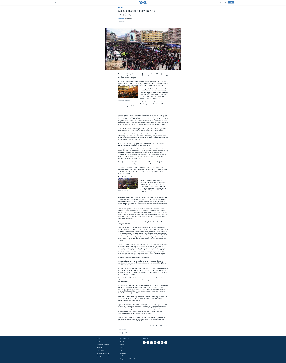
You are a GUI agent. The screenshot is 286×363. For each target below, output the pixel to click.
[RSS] (158, 342)
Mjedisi (122, 356)
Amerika (122, 341)
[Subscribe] (165, 342)
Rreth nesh (100, 341)
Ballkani (120, 7)
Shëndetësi (123, 353)
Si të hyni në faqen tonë (103, 356)
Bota (121, 350)
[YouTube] (220, 2)
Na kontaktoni (100, 350)
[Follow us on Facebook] (144, 342)
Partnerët (99, 347)
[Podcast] (162, 342)
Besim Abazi (121, 18)
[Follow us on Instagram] (155, 342)
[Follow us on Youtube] (151, 342)
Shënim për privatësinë (103, 353)
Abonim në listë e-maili (103, 344)
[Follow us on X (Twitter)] (148, 342)
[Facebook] (225, 2)
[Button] (165, 26)
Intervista (122, 347)
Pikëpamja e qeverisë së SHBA (127, 359)
